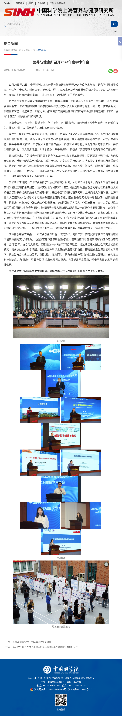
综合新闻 (11, 43)
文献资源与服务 (57, 3)
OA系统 (41, 3)
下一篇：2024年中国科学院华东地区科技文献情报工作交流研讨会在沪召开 (41, 646)
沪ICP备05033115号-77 (80, 689)
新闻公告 (30, 50)
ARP (31, 3)
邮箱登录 (20, 3)
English (7, 3)
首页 (21, 50)
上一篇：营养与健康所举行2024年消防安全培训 (27, 642)
